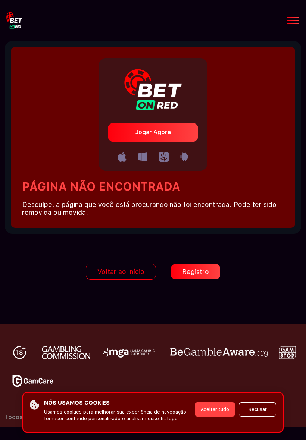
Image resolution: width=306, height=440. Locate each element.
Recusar (258, 409)
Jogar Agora (153, 132)
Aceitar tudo (215, 409)
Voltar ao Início (120, 272)
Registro (195, 272)
